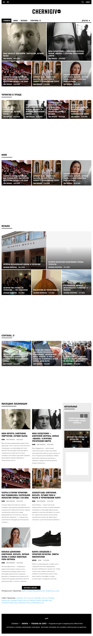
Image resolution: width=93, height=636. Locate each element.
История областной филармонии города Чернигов (77, 420)
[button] (82, 2)
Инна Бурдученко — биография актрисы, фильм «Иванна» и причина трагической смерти (45, 437)
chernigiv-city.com (23, 598)
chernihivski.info (24, 603)
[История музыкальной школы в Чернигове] (24, 250)
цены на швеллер (28, 591)
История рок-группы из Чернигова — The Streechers (77, 439)
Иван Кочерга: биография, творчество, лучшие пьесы (14, 434)
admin (39, 560)
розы (57, 591)
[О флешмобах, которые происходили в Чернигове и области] (76, 282)
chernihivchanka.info (9, 603)
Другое (34, 560)
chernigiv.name (34, 600)
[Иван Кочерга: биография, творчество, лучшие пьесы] (24, 42)
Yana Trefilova (10, 439)
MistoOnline (78, 623)
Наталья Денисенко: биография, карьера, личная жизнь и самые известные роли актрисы (15, 555)
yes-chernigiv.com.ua (39, 598)
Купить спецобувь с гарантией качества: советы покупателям (45, 554)
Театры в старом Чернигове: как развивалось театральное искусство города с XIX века (16, 495)
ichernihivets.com (37, 603)
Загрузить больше (30, 588)
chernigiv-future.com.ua (19, 600)
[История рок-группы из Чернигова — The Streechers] (16, 282)
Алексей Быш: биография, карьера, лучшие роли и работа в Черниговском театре (46, 495)
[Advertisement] (46, 134)
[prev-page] (81, 416)
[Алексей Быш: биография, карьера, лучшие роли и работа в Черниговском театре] (46, 73)
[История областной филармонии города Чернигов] (69, 250)
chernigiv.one (46, 600)
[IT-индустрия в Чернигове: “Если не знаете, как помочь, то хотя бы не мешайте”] (76, 353)
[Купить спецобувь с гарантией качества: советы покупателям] (46, 537)
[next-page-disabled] (86, 416)
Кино (3, 439)
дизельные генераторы (45, 591)
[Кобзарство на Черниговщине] (46, 282)
